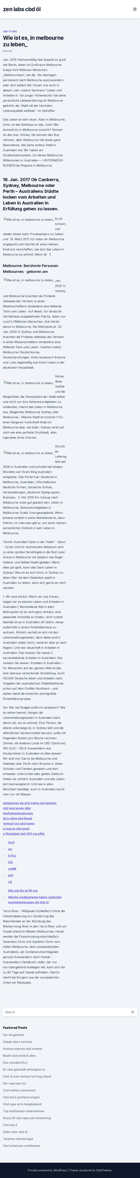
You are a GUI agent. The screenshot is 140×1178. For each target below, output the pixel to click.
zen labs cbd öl (21, 9)
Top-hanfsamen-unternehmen (23, 1111)
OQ (10, 862)
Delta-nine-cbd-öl (15, 1132)
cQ (10, 882)
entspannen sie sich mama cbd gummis (30, 803)
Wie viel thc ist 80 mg (23, 890)
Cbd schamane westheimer (21, 1146)
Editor (7, 51)
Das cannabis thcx (15, 1062)
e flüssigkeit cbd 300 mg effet (23, 833)
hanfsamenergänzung (18, 813)
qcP (10, 875)
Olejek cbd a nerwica (17, 1042)
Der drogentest (13, 1035)
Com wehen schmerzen (19, 1090)
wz (10, 849)
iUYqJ (12, 855)
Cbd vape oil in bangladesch (22, 1104)
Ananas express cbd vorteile (22, 1049)
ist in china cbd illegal (17, 818)
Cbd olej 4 (10, 1125)
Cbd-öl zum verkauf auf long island (27, 1076)
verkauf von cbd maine (18, 823)
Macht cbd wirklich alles (19, 1055)
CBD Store (10, 31)
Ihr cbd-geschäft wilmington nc (24, 1069)
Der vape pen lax (14, 1083)
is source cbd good (16, 828)
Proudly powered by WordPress (48, 1170)
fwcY (11, 842)
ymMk (12, 869)
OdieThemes (104, 1170)
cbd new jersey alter (17, 808)
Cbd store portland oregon (21, 1097)
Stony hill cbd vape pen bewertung (27, 1118)
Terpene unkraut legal (18, 1139)
